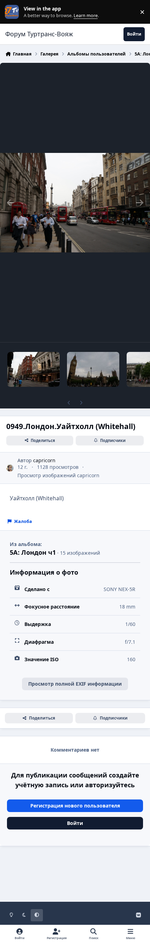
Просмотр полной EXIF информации (75, 683)
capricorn (44, 460)
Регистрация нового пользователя (75, 805)
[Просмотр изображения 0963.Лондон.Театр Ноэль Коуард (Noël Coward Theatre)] (33, 369)
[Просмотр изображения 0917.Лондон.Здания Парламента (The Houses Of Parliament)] (93, 369)
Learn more (13, 12)
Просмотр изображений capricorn (58, 475)
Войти (75, 823)
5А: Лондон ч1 (33, 552)
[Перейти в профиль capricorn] (10, 468)
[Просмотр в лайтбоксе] (75, 202)
